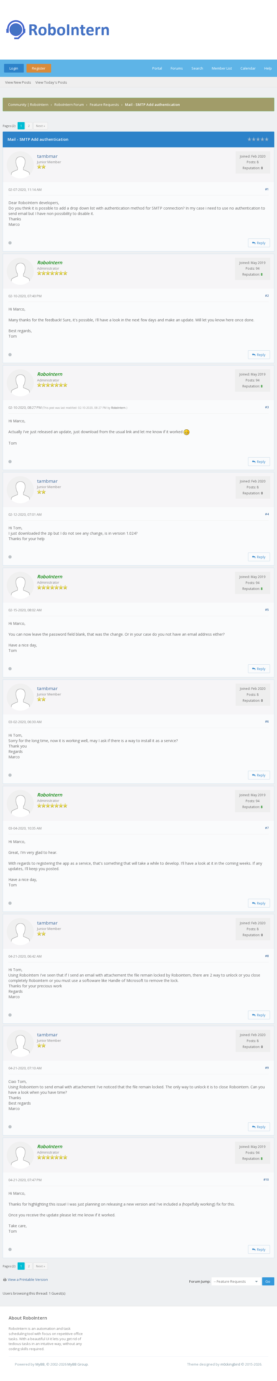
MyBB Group (77, 1364)
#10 (266, 1179)
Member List (222, 68)
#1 (267, 189)
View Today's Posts (51, 82)
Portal (157, 68)
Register (38, 68)
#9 (267, 1068)
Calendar (248, 68)
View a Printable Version (28, 1279)
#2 (267, 295)
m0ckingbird (230, 1364)
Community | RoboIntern (28, 104)
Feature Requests (104, 104)
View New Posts (18, 82)
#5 (267, 610)
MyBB (40, 1364)
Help (268, 68)
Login (13, 68)
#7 (267, 828)
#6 (267, 721)
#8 (267, 956)
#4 (267, 514)
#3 (267, 407)
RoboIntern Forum (69, 104)
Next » (40, 126)
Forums (177, 68)
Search (197, 68)
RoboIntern (118, 408)
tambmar (47, 156)
